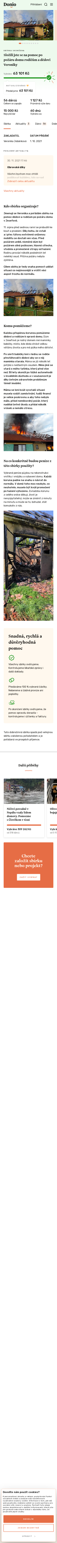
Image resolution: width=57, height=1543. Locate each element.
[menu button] (51, 4)
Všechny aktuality (14, 190)
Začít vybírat (29, 877)
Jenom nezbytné (28, 1528)
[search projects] (45, 4)
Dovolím (28, 1519)
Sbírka (7, 123)
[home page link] (10, 5)
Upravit (27, 1536)
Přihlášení (36, 4)
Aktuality (22, 123)
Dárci (40, 123)
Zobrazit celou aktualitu (21, 181)
